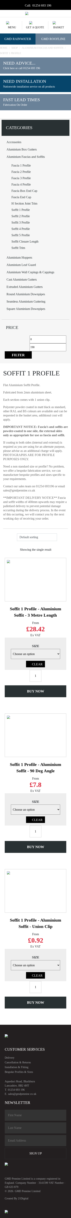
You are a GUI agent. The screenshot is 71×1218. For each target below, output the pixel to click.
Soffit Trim (18, 248)
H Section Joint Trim (24, 203)
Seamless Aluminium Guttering (26, 301)
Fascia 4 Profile (21, 184)
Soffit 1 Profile (20, 209)
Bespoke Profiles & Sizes (19, 1071)
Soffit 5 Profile (20, 235)
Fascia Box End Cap (24, 190)
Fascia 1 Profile (21, 165)
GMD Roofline (53, 39)
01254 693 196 (41, 5)
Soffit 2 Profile (20, 216)
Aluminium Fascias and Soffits (42, 48)
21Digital (23, 1198)
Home (3, 48)
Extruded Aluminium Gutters (25, 287)
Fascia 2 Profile (21, 171)
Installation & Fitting (16, 1067)
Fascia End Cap (21, 197)
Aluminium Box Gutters (22, 149)
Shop (14, 48)
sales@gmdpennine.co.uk (22, 1093)
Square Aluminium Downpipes (26, 308)
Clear (37, 664)
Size (35, 646)
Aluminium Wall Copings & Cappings (30, 272)
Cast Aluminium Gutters (22, 279)
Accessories (14, 142)
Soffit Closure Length (24, 241)
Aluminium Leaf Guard (21, 265)
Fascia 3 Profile (21, 178)
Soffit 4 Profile (20, 228)
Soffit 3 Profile (20, 222)
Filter (18, 355)
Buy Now (35, 691)
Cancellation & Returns (18, 1062)
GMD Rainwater (17, 39)
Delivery (9, 1057)
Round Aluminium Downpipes (26, 294)
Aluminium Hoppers (19, 257)
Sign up (35, 1153)
